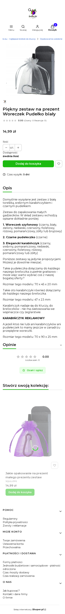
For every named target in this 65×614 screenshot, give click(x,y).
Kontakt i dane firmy (15, 594)
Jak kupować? (11, 590)
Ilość (5, 141)
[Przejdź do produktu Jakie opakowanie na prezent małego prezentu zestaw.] (32, 431)
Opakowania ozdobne (51, 39)
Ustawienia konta (13, 543)
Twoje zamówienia (14, 540)
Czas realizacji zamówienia (18, 575)
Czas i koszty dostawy (16, 572)
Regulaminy (10, 518)
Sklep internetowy (29, 609)
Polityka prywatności (15, 522)
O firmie (8, 597)
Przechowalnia (11, 547)
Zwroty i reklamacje (15, 525)
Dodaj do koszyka (28, 163)
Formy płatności (12, 562)
